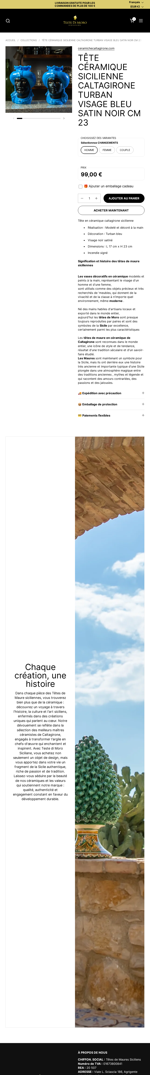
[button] (7, 20)
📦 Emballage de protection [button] (97, 404)
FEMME (107, 150)
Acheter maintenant (111, 210)
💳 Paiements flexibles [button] (94, 415)
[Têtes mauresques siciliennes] (75, 21)
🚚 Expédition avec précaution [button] (99, 393)
